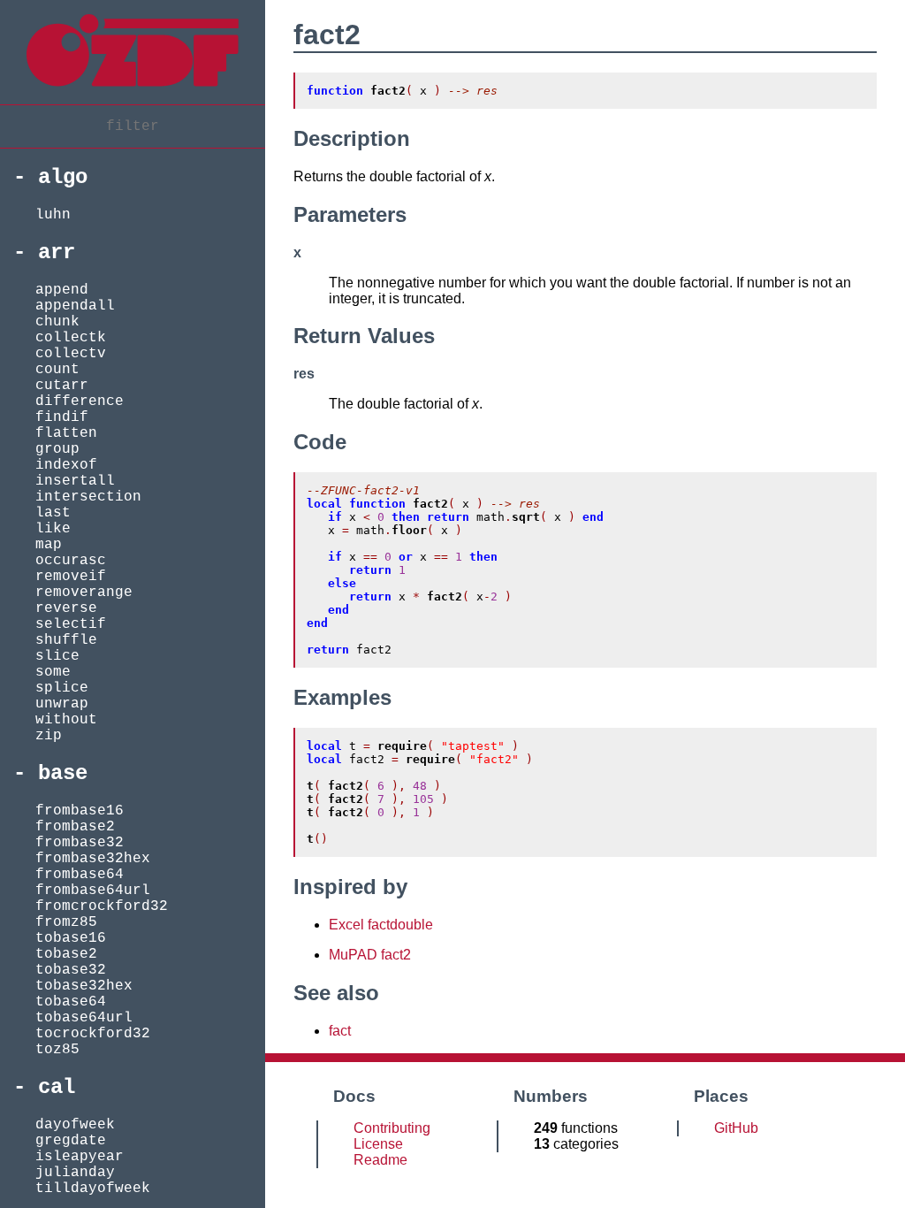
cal (56, 1087)
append (61, 290)
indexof (66, 465)
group (57, 449)
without (66, 720)
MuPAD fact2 (370, 954)
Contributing (392, 1127)
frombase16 (79, 811)
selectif (70, 624)
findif (61, 417)
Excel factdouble (381, 924)
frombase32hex (92, 859)
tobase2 (66, 954)
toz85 (57, 1050)
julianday (75, 1173)
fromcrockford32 (101, 906)
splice (61, 688)
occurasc (70, 561)
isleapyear (79, 1157)
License (378, 1143)
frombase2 (75, 827)
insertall (75, 481)
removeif (70, 577)
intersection (88, 497)
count (57, 370)
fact (340, 1030)
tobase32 (70, 970)
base (62, 773)
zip (48, 736)
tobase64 (70, 1002)
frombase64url (92, 890)
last (53, 513)
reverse (66, 608)
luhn (53, 215)
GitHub (736, 1127)
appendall (75, 306)
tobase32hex (84, 986)
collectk (70, 338)
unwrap (61, 704)
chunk (57, 322)
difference (79, 401)
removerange (84, 592)
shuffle (66, 640)
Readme (380, 1159)
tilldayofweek (92, 1189)
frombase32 (79, 843)
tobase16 (70, 938)
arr (56, 252)
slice (57, 656)
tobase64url (84, 1018)
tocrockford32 (92, 1034)
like (53, 529)
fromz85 (66, 922)
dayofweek (75, 1125)
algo (62, 177)
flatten (66, 433)
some (53, 672)
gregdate (70, 1141)
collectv (70, 354)
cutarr (61, 386)
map (48, 545)
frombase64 (79, 875)
